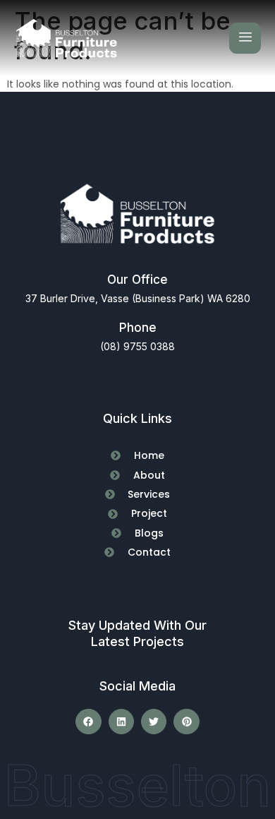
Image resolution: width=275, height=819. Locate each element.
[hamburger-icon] (245, 38)
